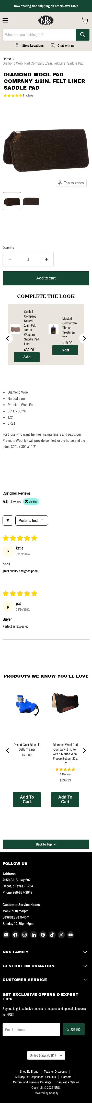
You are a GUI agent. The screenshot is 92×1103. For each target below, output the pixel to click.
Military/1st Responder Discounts (35, 1077)
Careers (66, 1077)
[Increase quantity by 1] (46, 259)
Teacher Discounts (55, 1071)
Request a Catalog (67, 1082)
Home (7, 59)
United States (43, 1055)
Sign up (73, 1029)
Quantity (8, 248)
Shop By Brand (29, 1071)
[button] (13, 95)
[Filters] (8, 520)
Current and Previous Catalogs (32, 1082)
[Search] (82, 35)
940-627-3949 (22, 892)
